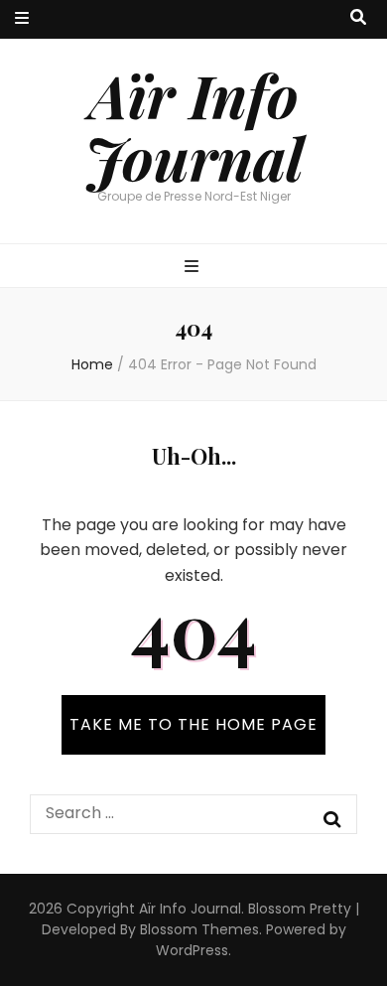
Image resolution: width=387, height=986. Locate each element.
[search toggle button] (358, 18)
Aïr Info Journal (194, 126)
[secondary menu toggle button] (22, 19)
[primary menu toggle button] (194, 267)
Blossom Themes (199, 929)
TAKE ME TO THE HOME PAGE (193, 724)
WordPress (192, 950)
